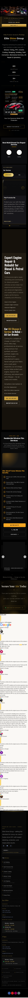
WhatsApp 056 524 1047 (11, 320)
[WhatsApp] (10, 845)
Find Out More (8, 221)
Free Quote (15, 525)
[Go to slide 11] (18, 574)
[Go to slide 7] (13, 574)
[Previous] (3, 556)
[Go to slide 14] (22, 574)
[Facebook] (9, 993)
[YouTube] (7, 845)
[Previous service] (5, 187)
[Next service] (22, 187)
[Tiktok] (18, 993)
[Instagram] (3, 845)
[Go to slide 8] (14, 574)
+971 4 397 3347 (6, 910)
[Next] (25, 556)
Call (19, 174)
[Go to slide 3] (8, 574)
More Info (13, 25)
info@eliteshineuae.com (7, 917)
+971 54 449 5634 (6, 912)
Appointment (8, 174)
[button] (27, 3)
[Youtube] (12, 993)
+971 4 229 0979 (6, 947)
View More (14, 534)
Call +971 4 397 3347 (10, 315)
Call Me (15, 529)
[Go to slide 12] (19, 574)
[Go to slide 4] (9, 574)
